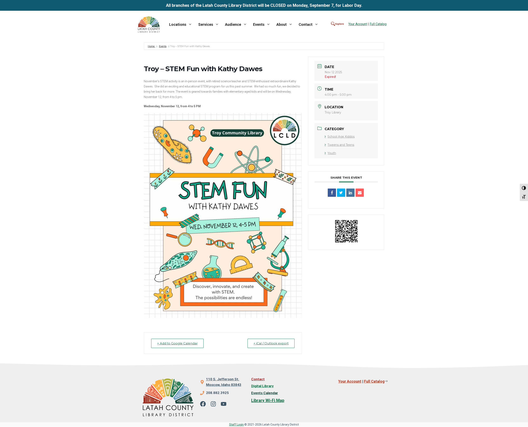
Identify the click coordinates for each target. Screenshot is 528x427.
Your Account (357, 24)
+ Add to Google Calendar (177, 343)
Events (258, 24)
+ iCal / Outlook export (271, 343)
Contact (305, 24)
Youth (332, 153)
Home (151, 46)
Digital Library (262, 386)
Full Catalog (378, 24)
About (281, 24)
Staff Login (236, 424)
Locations (177, 24)
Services (205, 24)
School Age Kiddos (341, 136)
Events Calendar (264, 393)
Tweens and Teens (341, 145)
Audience (233, 24)
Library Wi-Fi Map (267, 400)
